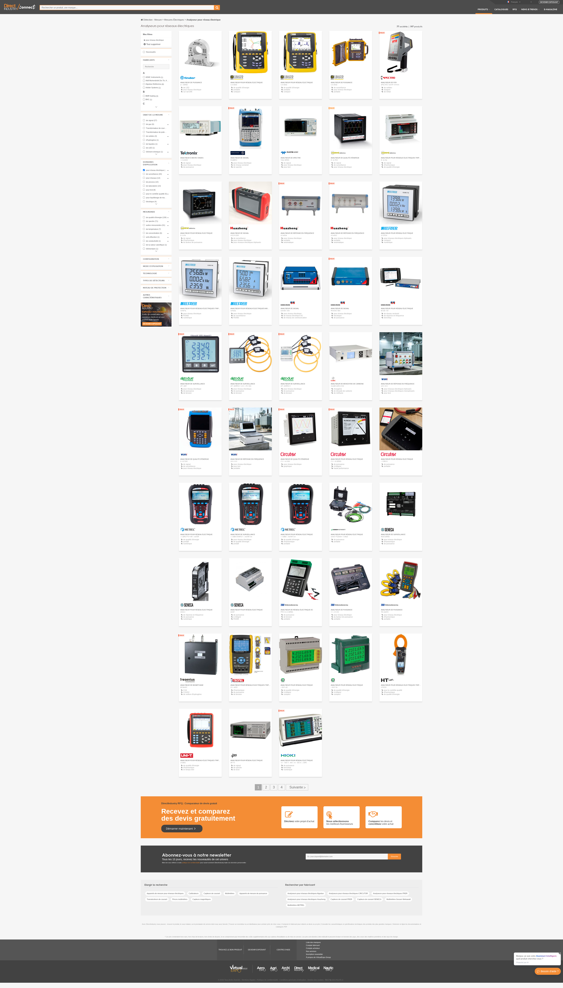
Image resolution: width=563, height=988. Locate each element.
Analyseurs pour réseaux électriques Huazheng (306, 899)
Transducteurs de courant (157, 899)
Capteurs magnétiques (202, 899)
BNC (149, 99)
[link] (537, 959)
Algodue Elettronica (155, 84)
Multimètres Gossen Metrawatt (398, 899)
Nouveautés (151, 52)
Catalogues (501, 9)
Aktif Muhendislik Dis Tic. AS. (157, 81)
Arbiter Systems (153, 88)
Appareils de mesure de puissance (253, 893)
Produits (483, 9)
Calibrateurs (194, 893)
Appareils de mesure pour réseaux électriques (165, 893)
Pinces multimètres (179, 899)
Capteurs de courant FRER (341, 899)
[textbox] (127, 7)
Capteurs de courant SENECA (369, 899)
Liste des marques (313, 942)
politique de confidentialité (191, 862)
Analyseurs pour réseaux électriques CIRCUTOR (348, 893)
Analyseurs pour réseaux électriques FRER (390, 893)
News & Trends (529, 9)
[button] (156, 60)
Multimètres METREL (296, 905)
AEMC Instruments (154, 77)
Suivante (297, 787)
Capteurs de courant (212, 893)
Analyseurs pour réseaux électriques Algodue (306, 893)
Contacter (200, 111)
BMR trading (152, 96)
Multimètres (229, 893)
